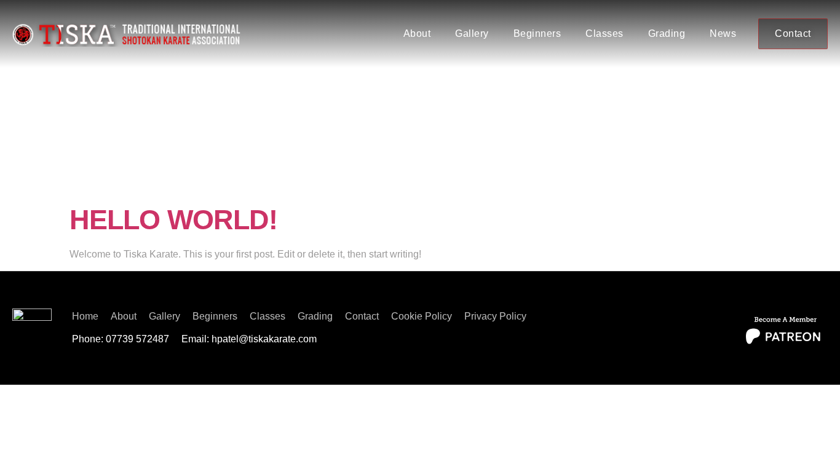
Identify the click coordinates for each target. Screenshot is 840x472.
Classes (604, 33)
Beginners (537, 33)
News (723, 33)
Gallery (472, 33)
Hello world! (173, 219)
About (417, 33)
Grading (667, 33)
